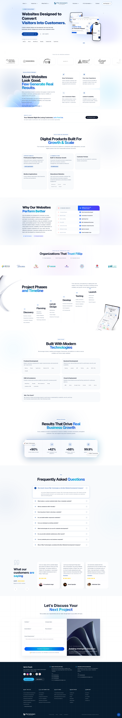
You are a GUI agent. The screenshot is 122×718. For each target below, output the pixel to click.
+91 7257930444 (55, 675)
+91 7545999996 (55, 676)
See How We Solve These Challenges (31, 106)
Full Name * (26, 622)
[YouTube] (40, 674)
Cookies (60, 714)
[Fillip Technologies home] (61, 3)
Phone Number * (48, 628)
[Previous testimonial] (15, 589)
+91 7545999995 (55, 678)
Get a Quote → (39, 679)
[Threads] (37, 674)
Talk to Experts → (29, 679)
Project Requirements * (29, 636)
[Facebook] (24, 674)
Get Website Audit (91, 117)
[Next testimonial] (27, 589)
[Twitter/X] (34, 674)
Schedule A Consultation (43, 649)
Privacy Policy (51, 714)
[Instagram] (27, 674)
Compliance (66, 714)
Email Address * (27, 628)
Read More (65, 575)
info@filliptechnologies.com (60, 680)
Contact (97, 3)
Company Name (48, 622)
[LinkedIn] (30, 674)
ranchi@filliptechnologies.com (86, 677)
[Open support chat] (118, 714)
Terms (57, 714)
